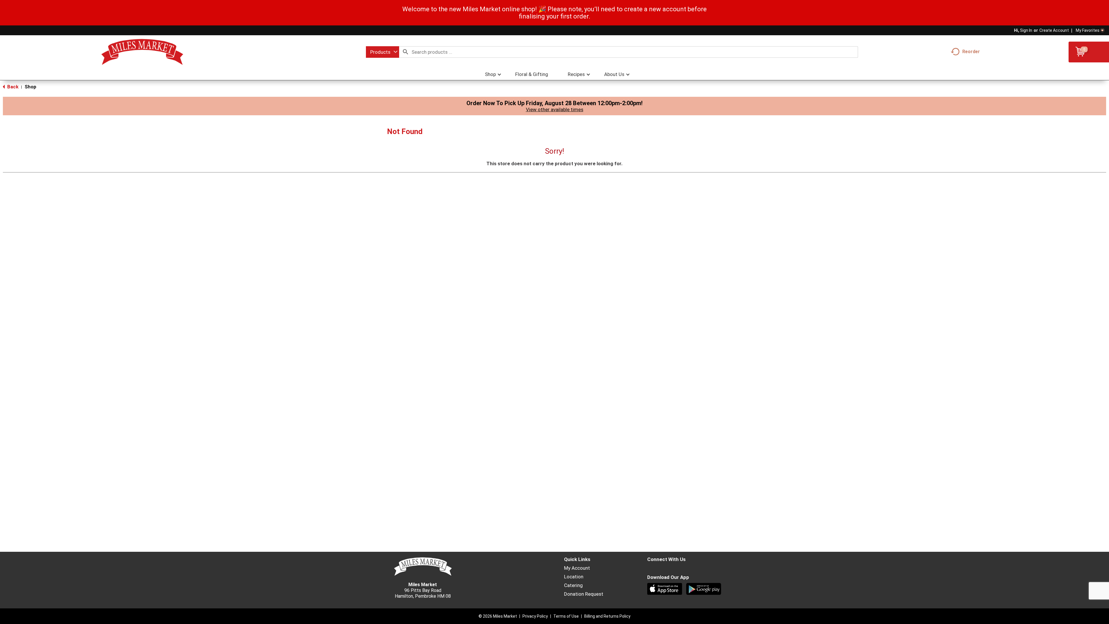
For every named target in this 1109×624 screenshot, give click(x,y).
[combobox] (382, 52)
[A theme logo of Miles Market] (142, 52)
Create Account (1054, 30)
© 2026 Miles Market (498, 616)
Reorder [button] (971, 51)
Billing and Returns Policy (607, 616)
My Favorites (1087, 30)
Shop (30, 87)
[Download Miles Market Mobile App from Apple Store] (665, 589)
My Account (577, 568)
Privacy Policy (535, 616)
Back (12, 87)
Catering (573, 585)
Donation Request (583, 594)
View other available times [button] (554, 109)
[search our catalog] (405, 52)
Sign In (1026, 30)
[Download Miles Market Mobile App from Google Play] (704, 589)
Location (573, 577)
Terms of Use (566, 616)
